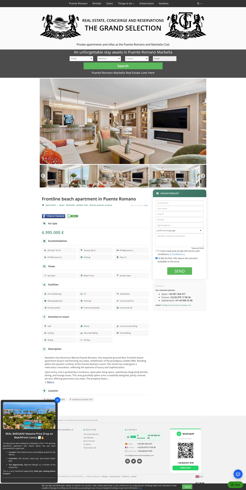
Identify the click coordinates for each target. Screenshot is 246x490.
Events (44, 451)
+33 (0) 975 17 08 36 (146, 447)
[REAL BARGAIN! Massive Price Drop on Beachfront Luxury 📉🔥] (29, 415)
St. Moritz (87, 444)
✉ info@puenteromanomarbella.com (139, 455)
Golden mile (82, 205)
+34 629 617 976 (144, 451)
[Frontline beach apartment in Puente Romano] (123, 121)
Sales (109, 3)
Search (123, 65)
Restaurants (46, 441)
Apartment (51, 205)
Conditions (177, 254)
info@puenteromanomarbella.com (176, 305)
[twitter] (133, 461)
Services (45, 448)
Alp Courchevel (89, 441)
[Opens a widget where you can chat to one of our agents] (235, 485)
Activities (45, 444)
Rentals (97, 3)
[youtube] (139, 461)
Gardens (164, 3)
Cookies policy (114, 476)
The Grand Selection (91, 434)
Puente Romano (78, 3)
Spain (62, 205)
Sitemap (105, 476)
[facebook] (127, 461)
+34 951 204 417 (144, 444)
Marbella (70, 205)
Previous (43, 176)
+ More (49, 382)
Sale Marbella (89, 438)
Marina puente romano (101, 205)
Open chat (185, 468)
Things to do (125, 3)
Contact (134, 476)
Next (203, 176)
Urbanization (146, 3)
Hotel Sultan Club (90, 448)
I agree (187, 486)
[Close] (57, 400)
